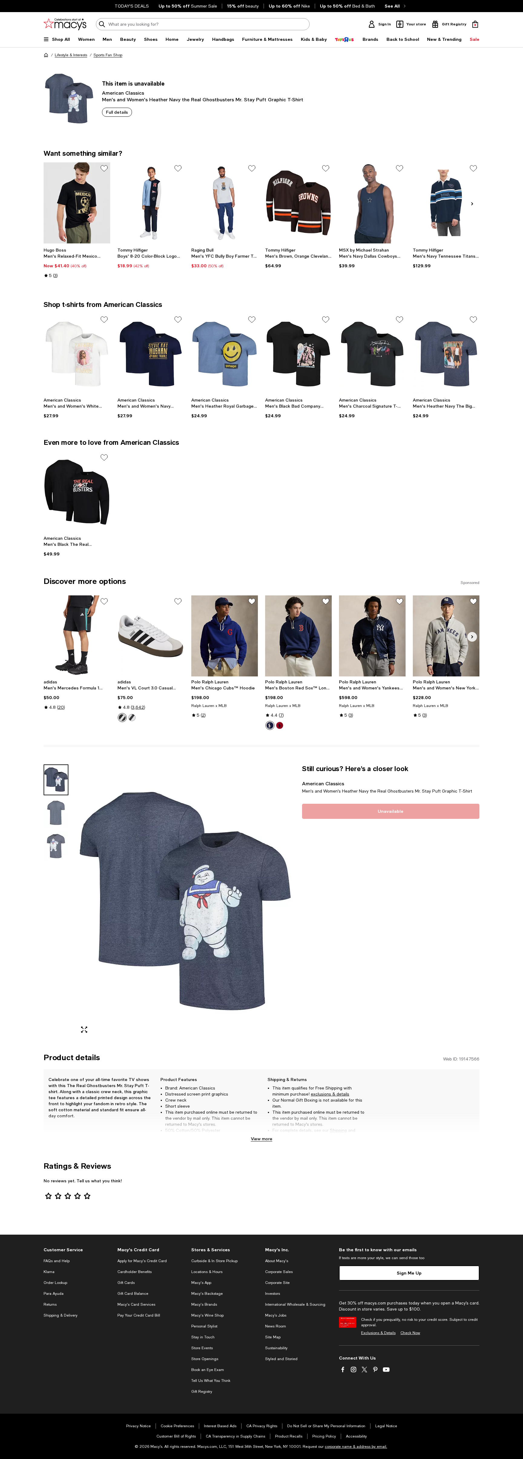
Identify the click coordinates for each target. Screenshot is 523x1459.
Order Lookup (55, 1283)
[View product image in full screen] (84, 1029)
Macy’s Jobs (275, 1315)
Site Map (273, 1337)
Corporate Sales (279, 1272)
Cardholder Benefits (134, 1272)
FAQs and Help (57, 1261)
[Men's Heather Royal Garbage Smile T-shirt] (224, 354)
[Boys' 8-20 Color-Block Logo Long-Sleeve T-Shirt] (150, 202)
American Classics (123, 93)
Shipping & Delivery (60, 1315)
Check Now (410, 1333)
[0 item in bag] (475, 24)
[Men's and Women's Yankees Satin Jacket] (372, 635)
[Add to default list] (104, 168)
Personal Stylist (204, 1326)
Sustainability (276, 1348)
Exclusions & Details (378, 1333)
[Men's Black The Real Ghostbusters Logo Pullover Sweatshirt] (77, 491)
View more (261, 1138)
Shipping (338, 1130)
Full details (117, 112)
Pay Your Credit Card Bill (138, 1315)
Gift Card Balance (132, 1293)
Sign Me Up (409, 1272)
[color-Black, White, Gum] (132, 717)
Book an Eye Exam (207, 1370)
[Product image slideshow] (185, 901)
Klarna (49, 1272)
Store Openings (204, 1359)
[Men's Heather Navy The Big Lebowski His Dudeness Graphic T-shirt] (446, 354)
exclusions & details (330, 1094)
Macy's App (201, 1283)
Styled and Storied (281, 1359)
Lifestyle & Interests (71, 55)
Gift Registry (201, 1391)
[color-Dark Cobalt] (270, 725)
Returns (280, 1136)
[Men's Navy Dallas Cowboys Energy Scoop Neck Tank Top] (372, 202)
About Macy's (276, 1261)
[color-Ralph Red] (279, 725)
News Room (275, 1326)
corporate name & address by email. (356, 1446)
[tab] (56, 779)
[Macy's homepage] (46, 55)
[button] (169, 901)
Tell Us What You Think (210, 1381)
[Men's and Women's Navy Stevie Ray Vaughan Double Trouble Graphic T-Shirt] (150, 354)
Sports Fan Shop (108, 55)
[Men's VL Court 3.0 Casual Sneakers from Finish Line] (150, 635)
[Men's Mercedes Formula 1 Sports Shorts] (77, 635)
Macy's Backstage (207, 1293)
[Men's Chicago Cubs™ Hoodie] (224, 635)
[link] (77, 262)
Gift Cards (126, 1283)
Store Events (202, 1348)
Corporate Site (277, 1283)
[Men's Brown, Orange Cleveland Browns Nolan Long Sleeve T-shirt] (298, 202)
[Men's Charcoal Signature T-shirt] (372, 354)
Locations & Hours (206, 1272)
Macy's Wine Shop (207, 1315)
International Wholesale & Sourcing (295, 1304)
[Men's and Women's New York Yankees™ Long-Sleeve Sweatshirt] (446, 635)
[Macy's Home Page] (65, 24)
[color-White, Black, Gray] (122, 717)
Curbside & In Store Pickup (214, 1261)
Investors (272, 1293)
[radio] (122, 717)
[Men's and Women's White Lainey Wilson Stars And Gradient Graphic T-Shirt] (77, 354)
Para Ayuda (54, 1293)
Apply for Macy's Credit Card (142, 1261)
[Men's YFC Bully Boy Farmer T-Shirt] (224, 202)
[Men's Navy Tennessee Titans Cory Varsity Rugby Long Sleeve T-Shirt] (446, 202)
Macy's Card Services (136, 1304)
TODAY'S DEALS (132, 6)
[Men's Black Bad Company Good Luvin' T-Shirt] (298, 354)
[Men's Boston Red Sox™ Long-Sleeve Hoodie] (298, 635)
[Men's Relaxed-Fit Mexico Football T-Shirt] (77, 202)
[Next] (472, 204)
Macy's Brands (204, 1304)
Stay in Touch (203, 1337)
